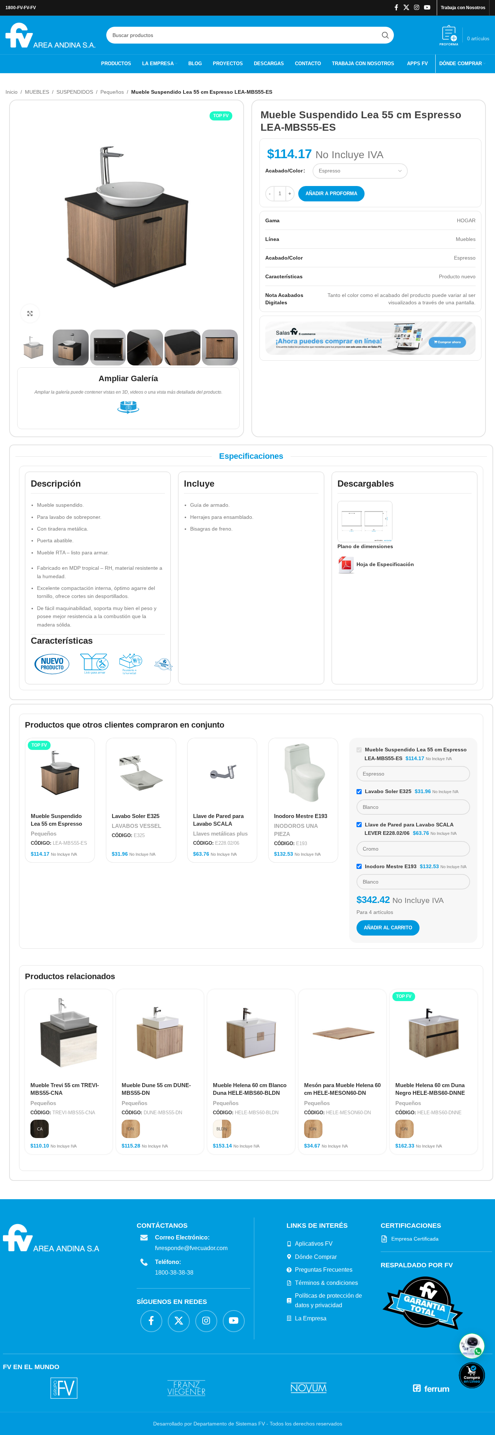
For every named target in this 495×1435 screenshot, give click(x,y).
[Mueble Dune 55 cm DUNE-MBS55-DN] (160, 1033)
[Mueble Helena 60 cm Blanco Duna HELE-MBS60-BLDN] (251, 1033)
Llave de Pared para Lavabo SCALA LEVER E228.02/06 (218, 823)
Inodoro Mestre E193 (300, 816)
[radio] (39, 1129)
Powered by (484, 1393)
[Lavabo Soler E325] (141, 772)
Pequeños (112, 92)
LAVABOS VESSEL (136, 826)
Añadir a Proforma (331, 193)
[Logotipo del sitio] (50, 34)
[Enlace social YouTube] (427, 7)
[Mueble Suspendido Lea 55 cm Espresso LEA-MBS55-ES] (60, 772)
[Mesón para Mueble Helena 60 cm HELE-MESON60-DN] (342, 1033)
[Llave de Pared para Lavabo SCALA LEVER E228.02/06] (222, 772)
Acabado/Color (284, 171)
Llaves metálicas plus (220, 833)
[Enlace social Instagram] (416, 7)
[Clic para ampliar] (30, 313)
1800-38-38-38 (174, 1272)
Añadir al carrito (388, 927)
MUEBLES (37, 92)
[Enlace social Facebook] (396, 7)
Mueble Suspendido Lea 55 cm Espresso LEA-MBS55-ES (56, 823)
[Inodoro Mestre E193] (303, 772)
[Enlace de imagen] (423, 1302)
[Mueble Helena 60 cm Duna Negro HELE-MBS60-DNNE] (433, 1033)
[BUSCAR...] (385, 35)
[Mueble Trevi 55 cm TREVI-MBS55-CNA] (68, 1033)
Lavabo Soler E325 (135, 816)
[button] (472, 1346)
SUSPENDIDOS (74, 92)
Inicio (11, 92)
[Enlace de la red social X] (406, 7)
